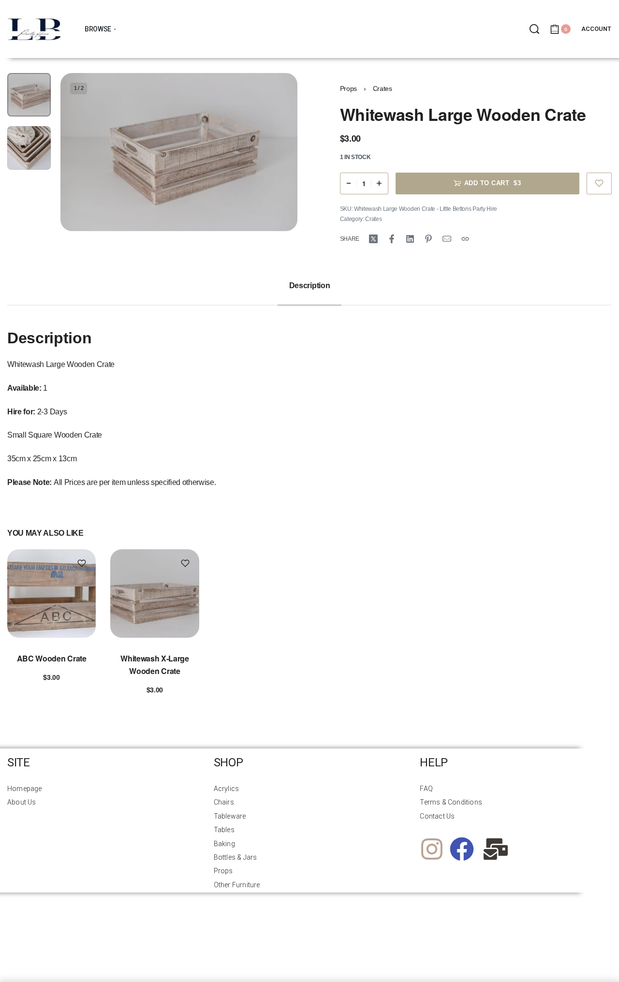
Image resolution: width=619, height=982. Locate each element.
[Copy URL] (465, 239)
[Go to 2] (29, 148)
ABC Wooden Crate (52, 658)
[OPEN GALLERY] (178, 152)
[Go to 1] (29, 95)
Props (348, 88)
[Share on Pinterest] (428, 239)
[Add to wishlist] (599, 183)
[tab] (309, 286)
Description (309, 285)
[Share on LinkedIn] (410, 239)
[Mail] (446, 239)
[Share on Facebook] (391, 239)
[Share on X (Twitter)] (373, 239)
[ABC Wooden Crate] (51, 593)
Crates (382, 88)
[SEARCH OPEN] (534, 29)
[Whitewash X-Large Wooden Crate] (154, 593)
